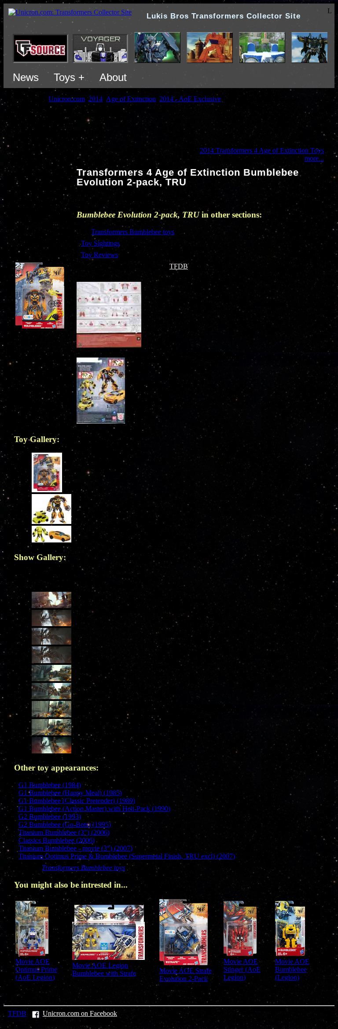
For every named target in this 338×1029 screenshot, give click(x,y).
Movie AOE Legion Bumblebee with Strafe (104, 969)
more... (314, 158)
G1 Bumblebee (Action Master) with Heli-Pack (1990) (94, 808)
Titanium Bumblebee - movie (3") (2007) (75, 848)
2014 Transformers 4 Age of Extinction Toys (262, 150)
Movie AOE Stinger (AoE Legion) (242, 969)
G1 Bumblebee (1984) (49, 785)
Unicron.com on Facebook (80, 1013)
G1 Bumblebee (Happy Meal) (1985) (70, 793)
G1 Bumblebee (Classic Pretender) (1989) (76, 800)
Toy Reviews (99, 254)
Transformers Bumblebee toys (132, 232)
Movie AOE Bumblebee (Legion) (292, 969)
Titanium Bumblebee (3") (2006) (64, 832)
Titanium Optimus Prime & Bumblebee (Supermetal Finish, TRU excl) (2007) (126, 856)
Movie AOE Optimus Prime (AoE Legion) (36, 969)
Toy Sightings (100, 243)
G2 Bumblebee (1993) (49, 816)
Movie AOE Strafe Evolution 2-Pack (185, 974)
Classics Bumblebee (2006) (56, 840)
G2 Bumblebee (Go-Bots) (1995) (64, 824)
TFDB (178, 266)
